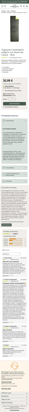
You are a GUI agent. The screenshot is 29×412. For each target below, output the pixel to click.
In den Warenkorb (15, 103)
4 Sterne (6, 240)
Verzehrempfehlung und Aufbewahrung (12, 174)
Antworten (5, 275)
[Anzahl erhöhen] (14, 99)
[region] (14, 31)
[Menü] (2, 6)
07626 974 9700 (24, 1)
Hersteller (9, 181)
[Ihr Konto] (23, 6)
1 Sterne (6, 245)
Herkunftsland (10, 168)
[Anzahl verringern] (9, 99)
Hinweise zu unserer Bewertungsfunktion (12, 221)
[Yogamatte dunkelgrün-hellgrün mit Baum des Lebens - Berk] (14, 29)
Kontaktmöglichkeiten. (7, 379)
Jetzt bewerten (6, 225)
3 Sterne (6, 242)
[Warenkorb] (26, 6)
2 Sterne (6, 243)
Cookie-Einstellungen (14, 410)
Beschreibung (10, 120)
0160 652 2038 (12, 2)
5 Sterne (6, 239)
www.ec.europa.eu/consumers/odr (17, 408)
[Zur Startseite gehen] (14, 6)
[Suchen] (5, 6)
